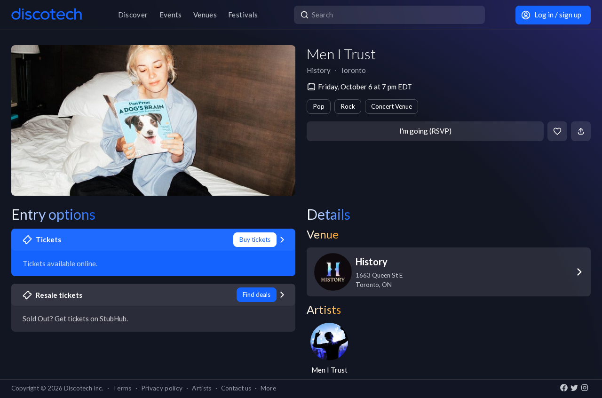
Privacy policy (162, 388)
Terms (122, 388)
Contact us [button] (236, 388)
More (268, 388)
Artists (201, 388)
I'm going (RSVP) (425, 131)
